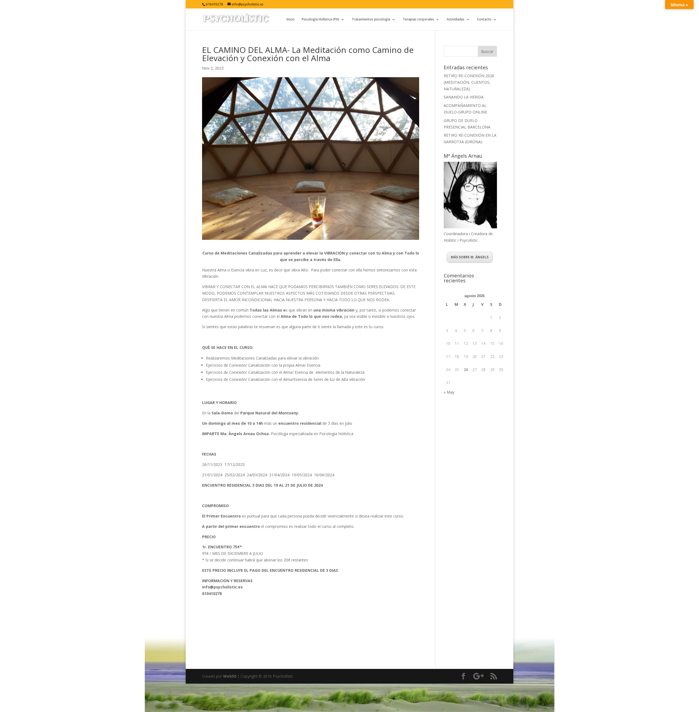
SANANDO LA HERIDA (464, 97)
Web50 (229, 676)
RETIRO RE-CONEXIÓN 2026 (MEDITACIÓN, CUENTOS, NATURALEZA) (469, 82)
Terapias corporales (418, 19)
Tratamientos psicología (371, 19)
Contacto (484, 19)
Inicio (290, 19)
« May (449, 392)
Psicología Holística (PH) (320, 19)
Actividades (455, 19)
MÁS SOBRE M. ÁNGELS (469, 257)
